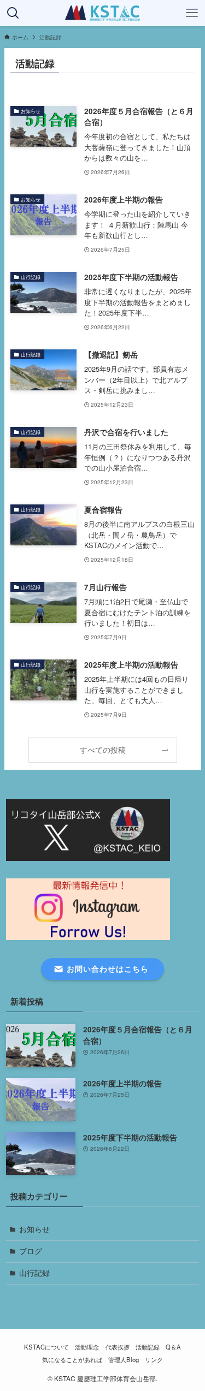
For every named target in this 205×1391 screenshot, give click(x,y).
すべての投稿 (103, 750)
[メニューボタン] (192, 13)
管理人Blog (123, 1359)
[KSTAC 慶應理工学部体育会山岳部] (102, 13)
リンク (154, 1359)
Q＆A (173, 1346)
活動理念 (87, 1346)
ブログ (30, 1251)
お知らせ (34, 1229)
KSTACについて (46, 1346)
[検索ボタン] (13, 13)
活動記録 (148, 1346)
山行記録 (34, 1273)
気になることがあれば (72, 1359)
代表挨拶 (118, 1346)
